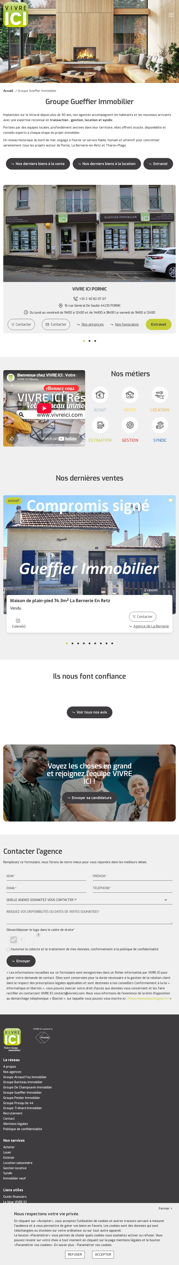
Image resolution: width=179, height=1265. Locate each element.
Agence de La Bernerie (151, 626)
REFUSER (75, 1254)
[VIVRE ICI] (15, 14)
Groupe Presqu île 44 (18, 1103)
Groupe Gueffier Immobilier (22, 1093)
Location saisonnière (18, 1163)
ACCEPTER (103, 1254)
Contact (9, 1119)
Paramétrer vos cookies (94, 1245)
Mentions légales (15, 1124)
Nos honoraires (127, 324)
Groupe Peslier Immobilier (21, 1098)
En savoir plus (64, 1245)
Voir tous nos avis (92, 712)
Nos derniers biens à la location (109, 164)
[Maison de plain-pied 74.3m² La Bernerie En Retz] (89, 554)
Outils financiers (15, 1197)
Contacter (23, 324)
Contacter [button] (58, 324)
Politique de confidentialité (22, 1129)
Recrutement (12, 1113)
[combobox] (89, 900)
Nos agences (12, 1072)
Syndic (7, 1173)
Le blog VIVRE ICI (15, 1202)
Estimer (9, 1158)
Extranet (160, 164)
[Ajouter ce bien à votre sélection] (171, 500)
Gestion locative (15, 1168)
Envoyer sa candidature (92, 797)
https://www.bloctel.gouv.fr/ (148, 999)
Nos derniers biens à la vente (40, 164)
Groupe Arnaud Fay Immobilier (25, 1077)
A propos (9, 1067)
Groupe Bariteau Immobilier (23, 1082)
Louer (7, 1152)
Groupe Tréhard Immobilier (22, 1108)
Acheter (9, 1147)
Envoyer (23, 961)
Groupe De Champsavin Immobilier (27, 1087)
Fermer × (165, 1209)
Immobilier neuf (14, 1178)
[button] (89, 289)
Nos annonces (92, 324)
